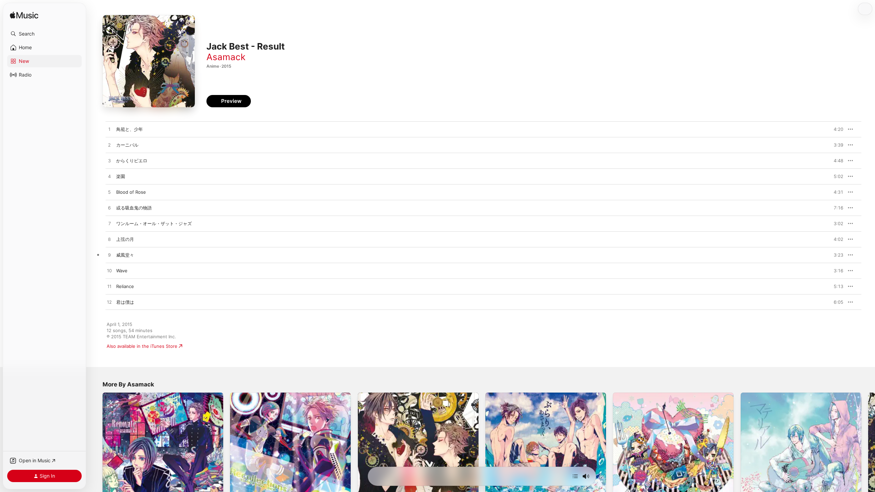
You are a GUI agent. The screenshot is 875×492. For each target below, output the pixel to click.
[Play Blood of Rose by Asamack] (109, 192)
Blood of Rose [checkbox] (131, 192)
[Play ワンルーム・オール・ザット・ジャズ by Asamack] (109, 224)
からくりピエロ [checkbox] (131, 160)
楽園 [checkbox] (120, 176)
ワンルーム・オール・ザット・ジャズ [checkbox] (154, 223)
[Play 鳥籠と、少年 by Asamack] (109, 129)
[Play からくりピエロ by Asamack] (109, 161)
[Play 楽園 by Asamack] (109, 177)
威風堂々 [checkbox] (125, 255)
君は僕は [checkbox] (125, 302)
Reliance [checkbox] (125, 286)
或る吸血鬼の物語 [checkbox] (134, 207)
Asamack (225, 57)
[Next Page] (868, 453)
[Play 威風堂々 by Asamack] (109, 255)
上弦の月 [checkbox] (125, 239)
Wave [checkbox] (121, 270)
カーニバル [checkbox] (127, 145)
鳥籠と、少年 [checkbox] (129, 129)
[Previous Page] (95, 453)
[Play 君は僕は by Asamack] (109, 302)
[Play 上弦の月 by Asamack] (109, 239)
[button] (44, 34)
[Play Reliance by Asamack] (109, 287)
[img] (24, 15)
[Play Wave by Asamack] (109, 271)
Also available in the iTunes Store (142, 346)
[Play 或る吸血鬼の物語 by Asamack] (109, 208)
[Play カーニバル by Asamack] (109, 145)
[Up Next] (575, 476)
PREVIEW (835, 129)
